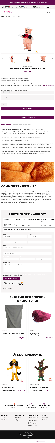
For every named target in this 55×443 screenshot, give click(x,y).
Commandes (45, 417)
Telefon (30, 239)
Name (4, 234)
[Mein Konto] (48, 12)
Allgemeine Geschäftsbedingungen (27, 433)
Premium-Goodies (32, 423)
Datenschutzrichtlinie (28, 435)
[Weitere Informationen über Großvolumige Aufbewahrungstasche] (41, 315)
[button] (53, 59)
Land (37, 256)
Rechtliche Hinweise (27, 432)
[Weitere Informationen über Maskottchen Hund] (13, 369)
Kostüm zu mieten (32, 427)
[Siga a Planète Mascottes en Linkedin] (49, 7)
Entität (5, 239)
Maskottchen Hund (8, 387)
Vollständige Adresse (8, 251)
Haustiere (5, 384)
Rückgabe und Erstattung (18, 421)
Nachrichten (4, 419)
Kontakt (3, 421)
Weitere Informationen (8, 390)
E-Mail (5, 245)
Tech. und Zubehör (32, 425)
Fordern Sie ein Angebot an (27, 117)
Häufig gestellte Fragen (18, 418)
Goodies (30, 422)
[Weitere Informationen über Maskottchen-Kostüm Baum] (41, 369)
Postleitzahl (6, 256)
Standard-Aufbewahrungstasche (13, 333)
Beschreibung (6, 125)
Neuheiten (32, 384)
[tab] (6, 124)
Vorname (30, 234)
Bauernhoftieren (27, 149)
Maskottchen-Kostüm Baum (39, 387)
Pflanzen (37, 384)
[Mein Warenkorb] (50, 12)
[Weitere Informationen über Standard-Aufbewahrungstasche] (13, 315)
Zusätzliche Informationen (22, 125)
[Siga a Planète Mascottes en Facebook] (45, 7)
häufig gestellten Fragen (48, 85)
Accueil (3, 16)
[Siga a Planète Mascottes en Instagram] (47, 7)
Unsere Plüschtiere (32, 420)
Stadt (21, 256)
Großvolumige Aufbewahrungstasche (37, 334)
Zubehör (4, 330)
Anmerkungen (6, 262)
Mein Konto (44, 419)
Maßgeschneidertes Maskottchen (33, 418)
